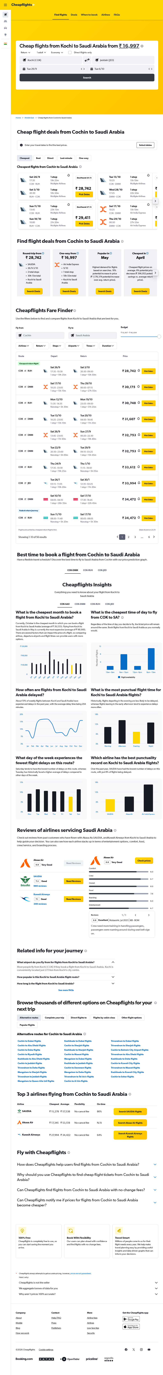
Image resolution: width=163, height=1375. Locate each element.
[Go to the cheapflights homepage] (23, 5)
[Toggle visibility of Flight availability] (126, 677)
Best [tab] (38, 158)
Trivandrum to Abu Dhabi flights (127, 1054)
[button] (5, 4)
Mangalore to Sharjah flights (32, 1072)
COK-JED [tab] (102, 570)
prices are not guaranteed (80, 1273)
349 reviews (40, 904)
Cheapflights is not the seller (34, 1282)
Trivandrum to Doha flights (31, 1067)
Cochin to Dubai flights (29, 1041)
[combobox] (57, 52)
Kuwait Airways (42, 894)
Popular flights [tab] (27, 1025)
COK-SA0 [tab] (65, 604)
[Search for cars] (5, 28)
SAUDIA (38, 876)
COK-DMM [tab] (72, 570)
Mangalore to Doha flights (77, 1072)
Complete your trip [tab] (54, 1017)
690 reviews (40, 886)
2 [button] (128, 537)
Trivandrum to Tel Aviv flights (79, 1076)
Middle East (29, 118)
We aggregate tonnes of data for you (38, 1288)
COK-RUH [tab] (88, 570)
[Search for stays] (5, 21)
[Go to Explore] (5, 34)
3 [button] (135, 537)
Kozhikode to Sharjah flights (78, 1050)
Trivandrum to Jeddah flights (32, 1076)
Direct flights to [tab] (79, 1017)
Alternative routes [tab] (29, 1017)
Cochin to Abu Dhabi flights (32, 1045)
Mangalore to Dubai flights (78, 1059)
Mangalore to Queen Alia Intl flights (36, 1081)
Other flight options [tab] (132, 1017)
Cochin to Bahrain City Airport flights (129, 1050)
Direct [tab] (50, 158)
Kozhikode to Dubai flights (78, 1041)
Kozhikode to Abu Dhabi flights (34, 1059)
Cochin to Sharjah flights (76, 1045)
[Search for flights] (5, 14)
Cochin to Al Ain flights (76, 1081)
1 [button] (122, 537)
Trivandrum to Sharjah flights (125, 1045)
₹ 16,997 (129, 46)
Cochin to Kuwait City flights (125, 1063)
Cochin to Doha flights (29, 1050)
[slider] (159, 336)
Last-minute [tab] (66, 158)
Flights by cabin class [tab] (104, 1017)
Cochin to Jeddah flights (30, 1063)
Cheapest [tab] (24, 158)
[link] (33, 291)
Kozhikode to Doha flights (124, 1059)
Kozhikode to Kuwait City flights (127, 1072)
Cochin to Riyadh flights (30, 1054)
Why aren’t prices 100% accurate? (37, 1294)
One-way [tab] (84, 158)
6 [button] (149, 537)
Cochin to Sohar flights (122, 1076)
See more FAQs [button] (66, 990)
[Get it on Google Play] (131, 1319)
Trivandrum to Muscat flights (125, 1067)
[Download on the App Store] (131, 1327)
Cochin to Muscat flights (76, 1054)
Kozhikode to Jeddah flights (78, 1063)
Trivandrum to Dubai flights (125, 1041)
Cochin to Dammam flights (77, 1067)
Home (18, 118)
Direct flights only (83, 52)
